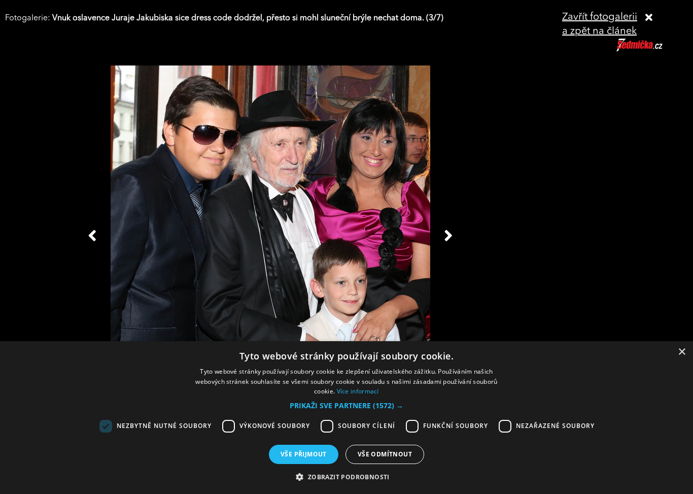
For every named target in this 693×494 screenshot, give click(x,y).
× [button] (681, 352)
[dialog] (346, 417)
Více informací (358, 391)
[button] (346, 406)
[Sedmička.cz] (652, 50)
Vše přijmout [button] (304, 454)
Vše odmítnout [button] (385, 454)
